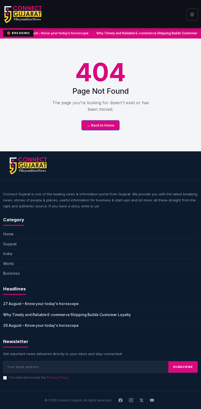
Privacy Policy (58, 377)
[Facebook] (120, 400)
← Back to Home (100, 125)
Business (11, 273)
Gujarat (10, 244)
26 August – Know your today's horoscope (41, 325)
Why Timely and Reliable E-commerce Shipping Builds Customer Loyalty (67, 315)
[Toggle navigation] (192, 14)
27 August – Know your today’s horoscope (54, 33)
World (8, 263)
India (7, 253)
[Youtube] (152, 400)
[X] (141, 400)
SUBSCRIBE (183, 367)
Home (8, 234)
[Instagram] (131, 400)
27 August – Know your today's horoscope (41, 304)
